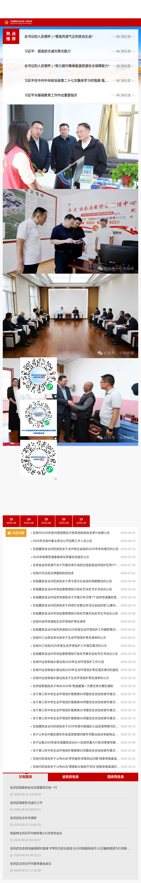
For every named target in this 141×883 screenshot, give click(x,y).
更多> (78, 283)
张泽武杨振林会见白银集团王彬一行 (33, 157)
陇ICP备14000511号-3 (108, 567)
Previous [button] (134, 118)
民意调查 (79, 469)
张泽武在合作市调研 (23, 188)
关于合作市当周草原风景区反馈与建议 (34, 513)
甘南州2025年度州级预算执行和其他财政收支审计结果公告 (71, 136)
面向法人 (69, 392)
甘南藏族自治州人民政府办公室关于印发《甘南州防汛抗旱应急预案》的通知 (37, 318)
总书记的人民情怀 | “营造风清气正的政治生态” (59, 37)
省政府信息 (70, 147)
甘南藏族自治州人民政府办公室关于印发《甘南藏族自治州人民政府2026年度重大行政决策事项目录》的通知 (37, 303)
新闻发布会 (71, 294)
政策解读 (30, 294)
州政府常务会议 (50, 294)
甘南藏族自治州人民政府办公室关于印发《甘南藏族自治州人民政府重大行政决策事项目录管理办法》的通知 (37, 333)
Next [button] (134, 127)
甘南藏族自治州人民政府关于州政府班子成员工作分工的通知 (37, 326)
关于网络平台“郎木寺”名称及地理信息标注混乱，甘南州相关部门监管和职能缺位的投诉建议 (37, 498)
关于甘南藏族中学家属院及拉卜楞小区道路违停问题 (37, 490)
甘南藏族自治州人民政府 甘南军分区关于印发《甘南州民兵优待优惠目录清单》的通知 (37, 341)
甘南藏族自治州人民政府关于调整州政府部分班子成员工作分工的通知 (37, 348)
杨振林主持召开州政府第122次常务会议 (36, 203)
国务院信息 (115, 147)
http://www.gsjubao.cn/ (64, 573)
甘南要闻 (25, 147)
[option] (81, 36)
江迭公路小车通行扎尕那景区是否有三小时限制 (37, 505)
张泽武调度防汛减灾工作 (26, 172)
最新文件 (15, 294)
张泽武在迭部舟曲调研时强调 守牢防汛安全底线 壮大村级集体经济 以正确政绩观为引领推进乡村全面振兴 (70, 218)
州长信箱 (15, 481)
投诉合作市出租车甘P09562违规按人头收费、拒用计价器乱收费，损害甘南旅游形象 (37, 520)
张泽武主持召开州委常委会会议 (30, 233)
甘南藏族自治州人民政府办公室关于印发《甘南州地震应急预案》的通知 (37, 311)
